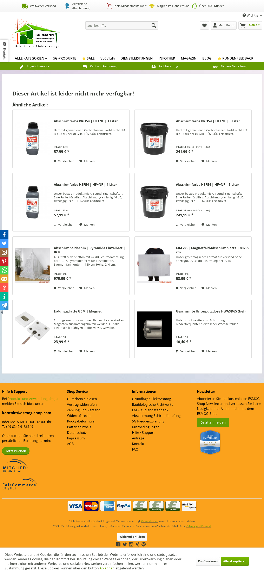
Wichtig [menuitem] (252, 15)
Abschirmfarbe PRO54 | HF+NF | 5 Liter (208, 121)
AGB (70, 443)
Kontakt (138, 443)
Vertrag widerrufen (82, 404)
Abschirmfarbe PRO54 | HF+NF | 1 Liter (86, 121)
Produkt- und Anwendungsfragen (33, 398)
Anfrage (138, 438)
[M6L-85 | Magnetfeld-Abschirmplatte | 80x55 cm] (154, 266)
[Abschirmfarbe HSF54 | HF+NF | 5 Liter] (154, 202)
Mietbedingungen (145, 427)
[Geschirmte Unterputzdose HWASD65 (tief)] (154, 329)
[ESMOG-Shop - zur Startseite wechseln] (35, 31)
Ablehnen (107, 568)
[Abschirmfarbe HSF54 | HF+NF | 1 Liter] (32, 202)
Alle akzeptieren (234, 561)
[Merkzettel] (204, 25)
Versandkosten (149, 521)
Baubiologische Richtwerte (152, 404)
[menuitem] (121, 25)
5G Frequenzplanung (148, 421)
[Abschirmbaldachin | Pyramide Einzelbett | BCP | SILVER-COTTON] (32, 266)
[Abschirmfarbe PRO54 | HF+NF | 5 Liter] (154, 139)
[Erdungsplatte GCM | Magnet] (32, 329)
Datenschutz (77, 432)
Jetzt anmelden (213, 422)
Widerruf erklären (132, 537)
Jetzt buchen (15, 451)
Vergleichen (65, 161)
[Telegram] (147, 544)
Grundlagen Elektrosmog (151, 399)
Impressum (76, 438)
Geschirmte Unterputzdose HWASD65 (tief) (210, 311)
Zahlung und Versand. (198, 526)
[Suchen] (154, 25)
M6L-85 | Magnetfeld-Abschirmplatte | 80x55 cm (212, 250)
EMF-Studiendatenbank (150, 410)
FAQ (135, 449)
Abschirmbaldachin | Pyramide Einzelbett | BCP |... (89, 250)
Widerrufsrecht (79, 415)
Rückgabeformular (81, 421)
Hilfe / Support (143, 432)
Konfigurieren (208, 561)
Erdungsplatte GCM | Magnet (78, 311)
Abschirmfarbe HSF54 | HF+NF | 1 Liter (85, 185)
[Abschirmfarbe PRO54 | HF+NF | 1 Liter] (32, 139)
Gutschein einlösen (82, 399)
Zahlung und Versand (83, 410)
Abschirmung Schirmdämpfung (156, 415)
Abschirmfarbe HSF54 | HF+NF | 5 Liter (207, 185)
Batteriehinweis (79, 427)
